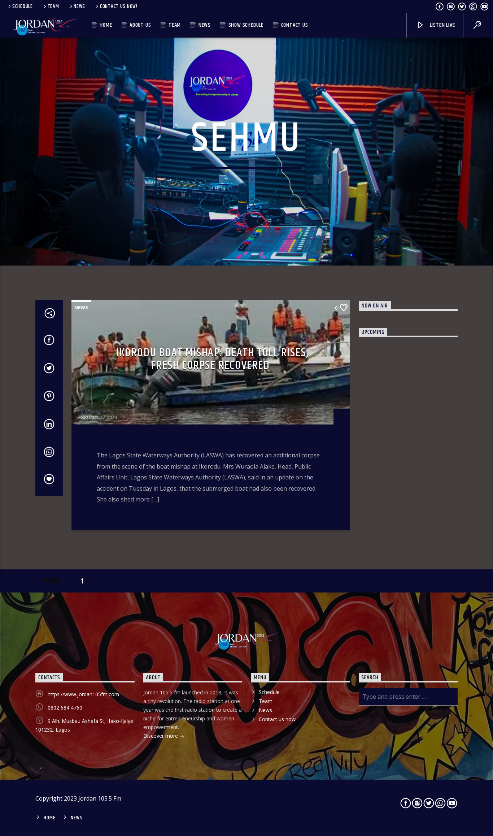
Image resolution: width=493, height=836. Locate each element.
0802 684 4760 (65, 707)
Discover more (161, 735)
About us (140, 25)
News (79, 6)
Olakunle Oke (91, 412)
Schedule (22, 6)
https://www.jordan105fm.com (83, 694)
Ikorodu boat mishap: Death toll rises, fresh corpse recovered (212, 359)
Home (106, 25)
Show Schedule (245, 25)
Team (53, 6)
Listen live (441, 25)
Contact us (294, 25)
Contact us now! (119, 6)
